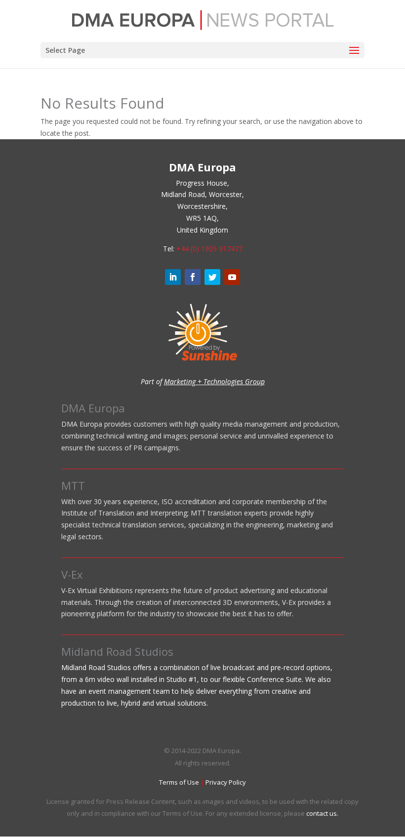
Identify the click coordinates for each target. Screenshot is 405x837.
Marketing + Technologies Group (214, 381)
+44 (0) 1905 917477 (209, 248)
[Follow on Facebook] (193, 277)
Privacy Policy (225, 782)
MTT (73, 485)
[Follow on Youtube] (232, 277)
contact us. (322, 813)
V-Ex (72, 574)
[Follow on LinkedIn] (173, 277)
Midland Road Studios (117, 651)
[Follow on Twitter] (212, 277)
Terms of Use (179, 782)
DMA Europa (93, 407)
